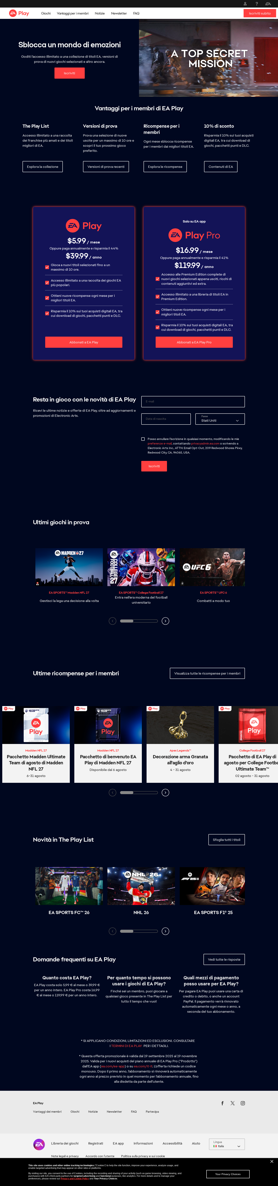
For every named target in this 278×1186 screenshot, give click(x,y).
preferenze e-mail (160, 443)
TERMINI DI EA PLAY (126, 1046)
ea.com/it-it (143, 1066)
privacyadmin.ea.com (205, 443)
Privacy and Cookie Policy (75, 1178)
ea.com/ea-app (113, 1066)
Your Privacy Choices (228, 1174)
